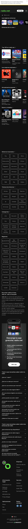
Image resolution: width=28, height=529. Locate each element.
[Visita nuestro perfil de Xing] (20, 506)
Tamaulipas (5, 282)
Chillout (22, 161)
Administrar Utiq (6, 494)
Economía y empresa (5, 226)
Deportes (22, 191)
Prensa (18, 467)
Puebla (22, 266)
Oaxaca (14, 266)
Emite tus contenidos (18, 475)
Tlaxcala (14, 282)
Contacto (18, 483)
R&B (6, 182)
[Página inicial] (2, 15)
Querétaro (5, 272)
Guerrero (5, 256)
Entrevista (5, 206)
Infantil (22, 196)
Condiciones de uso (6, 484)
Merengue (14, 171)
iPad (3, 507)
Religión (14, 196)
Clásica (22, 182)
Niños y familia (22, 216)
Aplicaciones (19, 485)
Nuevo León (6, 266)
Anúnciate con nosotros (19, 470)
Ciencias (22, 221)
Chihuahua (14, 246)
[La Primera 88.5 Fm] (21, 22)
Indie (22, 166)
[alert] (14, 2)
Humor (14, 231)
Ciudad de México (22, 246)
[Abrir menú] (26, 11)
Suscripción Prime (20, 491)
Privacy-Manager (6, 496)
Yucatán (6, 287)
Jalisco (22, 256)
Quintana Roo (14, 272)
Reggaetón (5, 166)
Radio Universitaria (22, 201)
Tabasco (22, 277)
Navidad (14, 206)
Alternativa (14, 166)
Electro (14, 161)
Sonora (14, 277)
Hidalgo (14, 256)
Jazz (14, 176)
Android (4, 509)
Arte (6, 216)
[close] (27, 1)
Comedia (14, 201)
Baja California (14, 241)
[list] (14, 22)
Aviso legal (4, 491)
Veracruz (22, 282)
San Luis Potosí (22, 272)
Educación (13, 216)
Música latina (5, 161)
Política (5, 196)
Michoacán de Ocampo (5, 261)
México (15, 516)
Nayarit (22, 261)
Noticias (6, 191)
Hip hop (22, 176)
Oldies (5, 171)
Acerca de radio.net (20, 464)
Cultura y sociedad (14, 226)
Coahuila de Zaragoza (6, 251)
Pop (6, 156)
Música (22, 206)
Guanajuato (22, 251)
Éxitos (22, 156)
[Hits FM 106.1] (4, 22)
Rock (14, 156)
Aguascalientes (5, 240)
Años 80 (6, 176)
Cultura (14, 191)
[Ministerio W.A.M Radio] (9, 22)
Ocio (6, 221)
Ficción (22, 231)
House (22, 171)
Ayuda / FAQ (19, 488)
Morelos (14, 261)
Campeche (22, 240)
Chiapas (6, 246)
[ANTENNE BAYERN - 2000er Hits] (15, 22)
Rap (14, 182)
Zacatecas (14, 287)
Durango (14, 251)
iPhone (4, 504)
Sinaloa (5, 277)
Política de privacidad (4, 488)
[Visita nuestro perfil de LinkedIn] (17, 506)
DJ (5, 201)
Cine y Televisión (5, 231)
